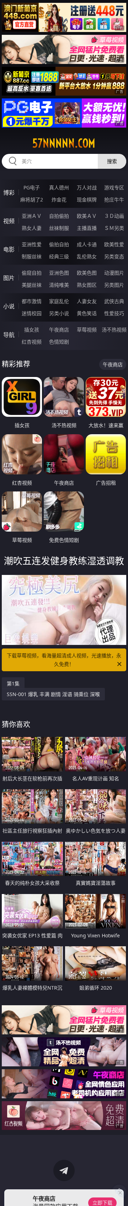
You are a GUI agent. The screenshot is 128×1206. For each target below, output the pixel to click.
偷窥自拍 (32, 272)
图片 (9, 278)
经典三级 (59, 256)
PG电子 (31, 187)
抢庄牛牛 (114, 199)
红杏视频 (32, 341)
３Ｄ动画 (114, 215)
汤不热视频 (114, 329)
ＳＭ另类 (114, 228)
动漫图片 (114, 272)
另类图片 (114, 284)
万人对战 (87, 187)
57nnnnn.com (63, 143)
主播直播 (87, 228)
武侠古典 (114, 301)
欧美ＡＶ (87, 215)
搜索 (112, 161)
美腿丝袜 (32, 284)
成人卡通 (87, 244)
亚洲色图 (59, 272)
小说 (9, 306)
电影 (9, 249)
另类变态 (114, 256)
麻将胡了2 (31, 199)
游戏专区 (114, 187)
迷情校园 (32, 313)
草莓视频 (87, 329)
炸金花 (59, 199)
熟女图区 (87, 284)
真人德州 (59, 187)
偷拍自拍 (59, 244)
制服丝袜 (32, 256)
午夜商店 (59, 329)
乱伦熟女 (87, 256)
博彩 (9, 192)
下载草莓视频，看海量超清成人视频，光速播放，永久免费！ (64, 659)
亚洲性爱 (32, 244)
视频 (9, 221)
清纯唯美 (59, 284)
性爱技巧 (114, 313)
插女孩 (31, 329)
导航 (9, 335)
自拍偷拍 (59, 215)
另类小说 (59, 313)
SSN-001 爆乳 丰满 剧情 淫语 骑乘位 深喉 (53, 694)
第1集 (13, 683)
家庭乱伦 (59, 301)
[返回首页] (119, 1192)
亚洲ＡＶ (32, 215)
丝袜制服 (59, 228)
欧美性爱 (114, 244)
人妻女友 (87, 301)
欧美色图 (87, 272)
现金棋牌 (87, 199)
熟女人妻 (32, 228)
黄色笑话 (87, 313)
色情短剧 (59, 341)
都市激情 (32, 301)
